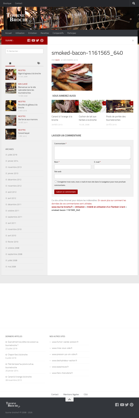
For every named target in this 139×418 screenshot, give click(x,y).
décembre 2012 (14, 179)
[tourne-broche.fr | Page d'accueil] (19, 18)
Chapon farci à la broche (18, 354)
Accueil (8, 33)
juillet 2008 (12, 260)
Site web (57, 171)
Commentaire (60, 143)
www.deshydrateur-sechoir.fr (64, 360)
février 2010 (13, 242)
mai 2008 (12, 266)
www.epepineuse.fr (60, 367)
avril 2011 (12, 223)
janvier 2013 (13, 173)
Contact (18, 3)
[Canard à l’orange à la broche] (65, 106)
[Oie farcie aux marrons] (10, 120)
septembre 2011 (15, 217)
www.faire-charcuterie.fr (62, 373)
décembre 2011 (14, 204)
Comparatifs (58, 33)
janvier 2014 (13, 161)
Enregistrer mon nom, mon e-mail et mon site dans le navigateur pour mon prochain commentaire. (90, 183)
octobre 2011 (13, 210)
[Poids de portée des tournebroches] (119, 106)
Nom (56, 162)
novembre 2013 (14, 167)
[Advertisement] (69, 304)
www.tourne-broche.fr (62, 207)
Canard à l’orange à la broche (20, 377)
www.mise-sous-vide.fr (62, 348)
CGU (86, 394)
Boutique (7, 3)
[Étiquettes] (38, 63)
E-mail (97, 162)
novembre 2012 (14, 186)
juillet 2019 (12, 155)
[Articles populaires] (10, 63)
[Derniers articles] (19, 63)
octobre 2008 (13, 248)
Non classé (22, 84)
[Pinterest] (41, 40)
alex (57, 60)
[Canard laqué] (10, 134)
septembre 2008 (15, 254)
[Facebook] (28, 40)
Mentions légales (71, 394)
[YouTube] (33, 40)
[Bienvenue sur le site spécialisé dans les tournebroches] (10, 88)
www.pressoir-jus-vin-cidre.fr (64, 354)
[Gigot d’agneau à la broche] (10, 74)
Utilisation (20, 33)
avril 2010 (12, 235)
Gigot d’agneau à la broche (29, 73)
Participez (71, 33)
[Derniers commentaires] (29, 63)
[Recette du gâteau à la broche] (10, 105)
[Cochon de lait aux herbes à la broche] (92, 106)
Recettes (45, 33)
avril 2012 (12, 198)
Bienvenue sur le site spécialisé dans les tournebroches (27, 90)
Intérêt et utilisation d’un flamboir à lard (106, 207)
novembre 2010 (14, 229)
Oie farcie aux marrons (28, 119)
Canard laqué (23, 133)
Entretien (32, 33)
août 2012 (12, 192)
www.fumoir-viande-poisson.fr (65, 342)
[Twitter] (37, 40)
